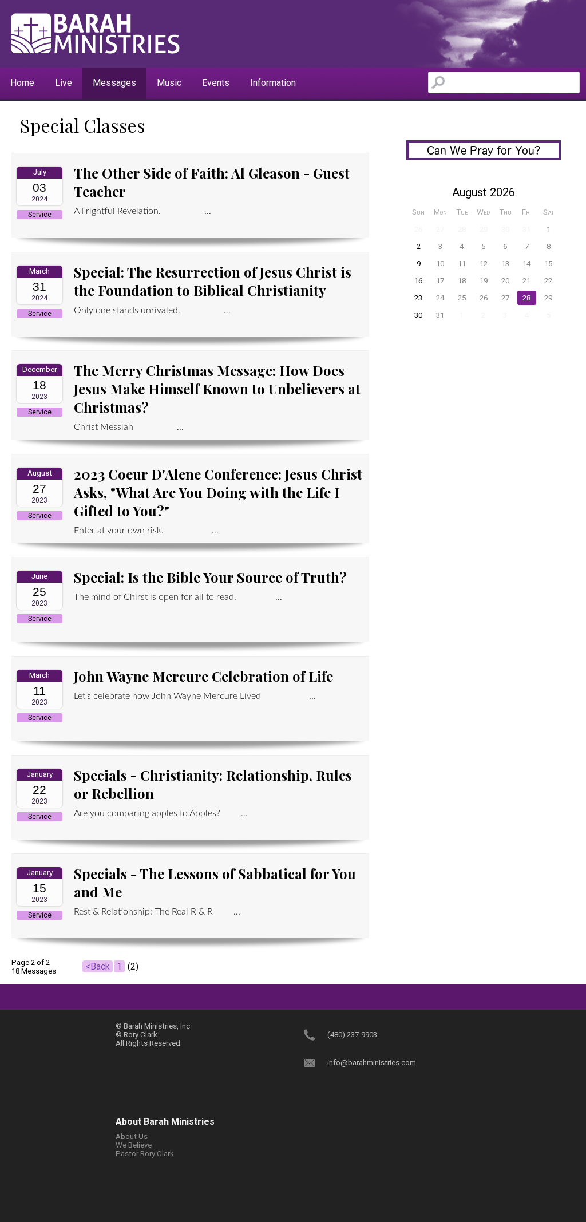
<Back (97, 966)
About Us (132, 1136)
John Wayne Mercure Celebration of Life (203, 676)
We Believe (134, 1145)
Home (22, 82)
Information (273, 82)
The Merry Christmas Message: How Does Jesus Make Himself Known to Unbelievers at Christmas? (217, 388)
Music (169, 82)
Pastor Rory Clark (145, 1153)
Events (215, 82)
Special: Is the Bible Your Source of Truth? (210, 577)
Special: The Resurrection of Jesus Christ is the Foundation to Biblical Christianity (212, 281)
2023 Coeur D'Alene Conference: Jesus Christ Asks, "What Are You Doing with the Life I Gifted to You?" (218, 492)
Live (63, 82)
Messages (114, 82)
